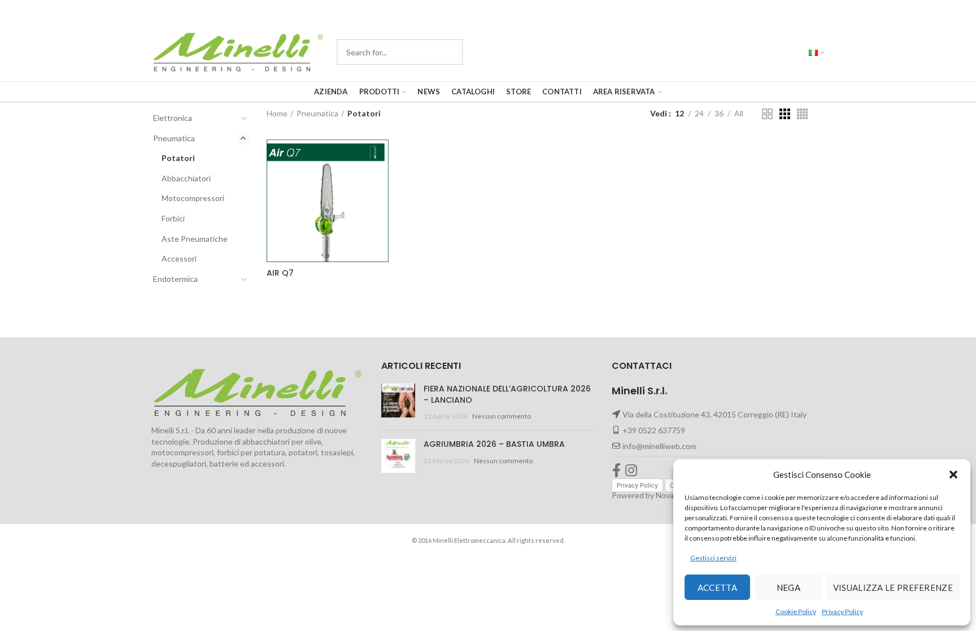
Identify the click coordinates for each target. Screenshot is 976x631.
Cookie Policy (795, 611)
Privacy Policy (842, 611)
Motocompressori (193, 198)
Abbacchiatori (186, 178)
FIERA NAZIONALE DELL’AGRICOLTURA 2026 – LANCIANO (507, 394)
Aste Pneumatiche (195, 238)
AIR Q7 (280, 273)
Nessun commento (501, 416)
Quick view (433, 158)
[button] (953, 474)
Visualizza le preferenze (893, 587)
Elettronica (172, 118)
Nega (788, 587)
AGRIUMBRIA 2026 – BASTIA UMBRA (494, 444)
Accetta (717, 587)
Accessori (179, 258)
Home (277, 113)
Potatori (178, 158)
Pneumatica (174, 138)
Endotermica (175, 279)
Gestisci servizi (713, 558)
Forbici (173, 218)
